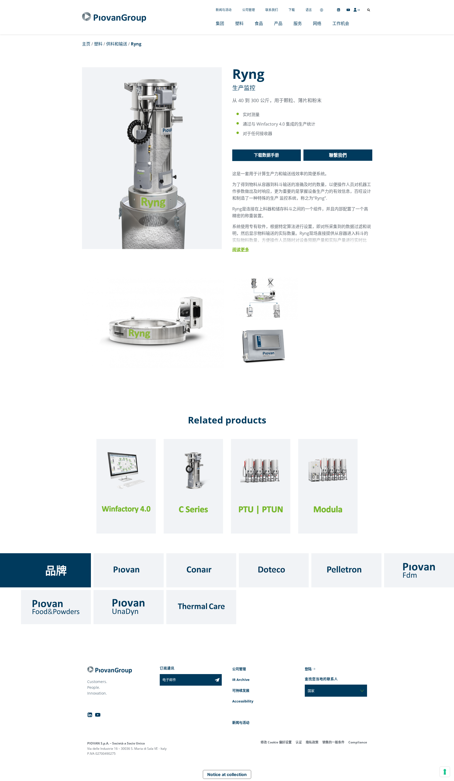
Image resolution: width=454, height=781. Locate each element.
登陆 (308, 668)
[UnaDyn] (128, 607)
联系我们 (271, 10)
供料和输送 (116, 44)
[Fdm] (419, 570)
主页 (86, 44)
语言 (309, 10)
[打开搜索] (368, 10)
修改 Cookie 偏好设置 (276, 742)
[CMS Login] (356, 10)
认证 (299, 742)
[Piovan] (128, 570)
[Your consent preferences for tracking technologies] (445, 772)
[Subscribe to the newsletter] (217, 680)
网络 (317, 23)
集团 (220, 23)
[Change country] (321, 10)
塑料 (239, 23)
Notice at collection (227, 774)
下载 (291, 10)
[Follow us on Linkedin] (338, 10)
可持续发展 (240, 690)
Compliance (357, 742)
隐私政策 (312, 742)
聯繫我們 (338, 155)
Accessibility (242, 701)
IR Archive (241, 679)
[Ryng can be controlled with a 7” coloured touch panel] (264, 366)
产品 (278, 23)
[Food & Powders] (56, 607)
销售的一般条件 (333, 742)
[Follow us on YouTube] (348, 10)
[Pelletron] (346, 570)
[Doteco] (274, 570)
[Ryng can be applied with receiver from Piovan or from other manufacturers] (264, 318)
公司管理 (248, 10)
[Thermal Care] (201, 607)
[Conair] (201, 570)
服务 (297, 23)
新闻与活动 (223, 10)
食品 (259, 23)
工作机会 (340, 23)
